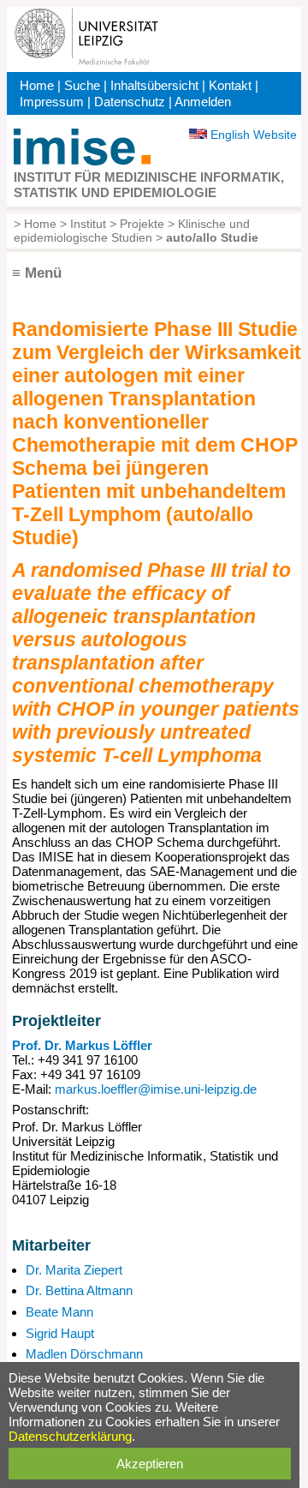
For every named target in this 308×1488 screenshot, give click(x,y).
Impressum (52, 101)
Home (37, 85)
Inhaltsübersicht (154, 85)
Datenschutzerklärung (70, 1436)
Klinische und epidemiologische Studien (132, 230)
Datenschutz (129, 101)
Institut (88, 224)
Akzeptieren (149, 1463)
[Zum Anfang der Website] (82, 160)
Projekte (142, 224)
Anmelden (203, 101)
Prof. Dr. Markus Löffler (82, 1045)
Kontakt (230, 85)
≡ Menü (37, 273)
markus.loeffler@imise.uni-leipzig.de (156, 1089)
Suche (82, 85)
